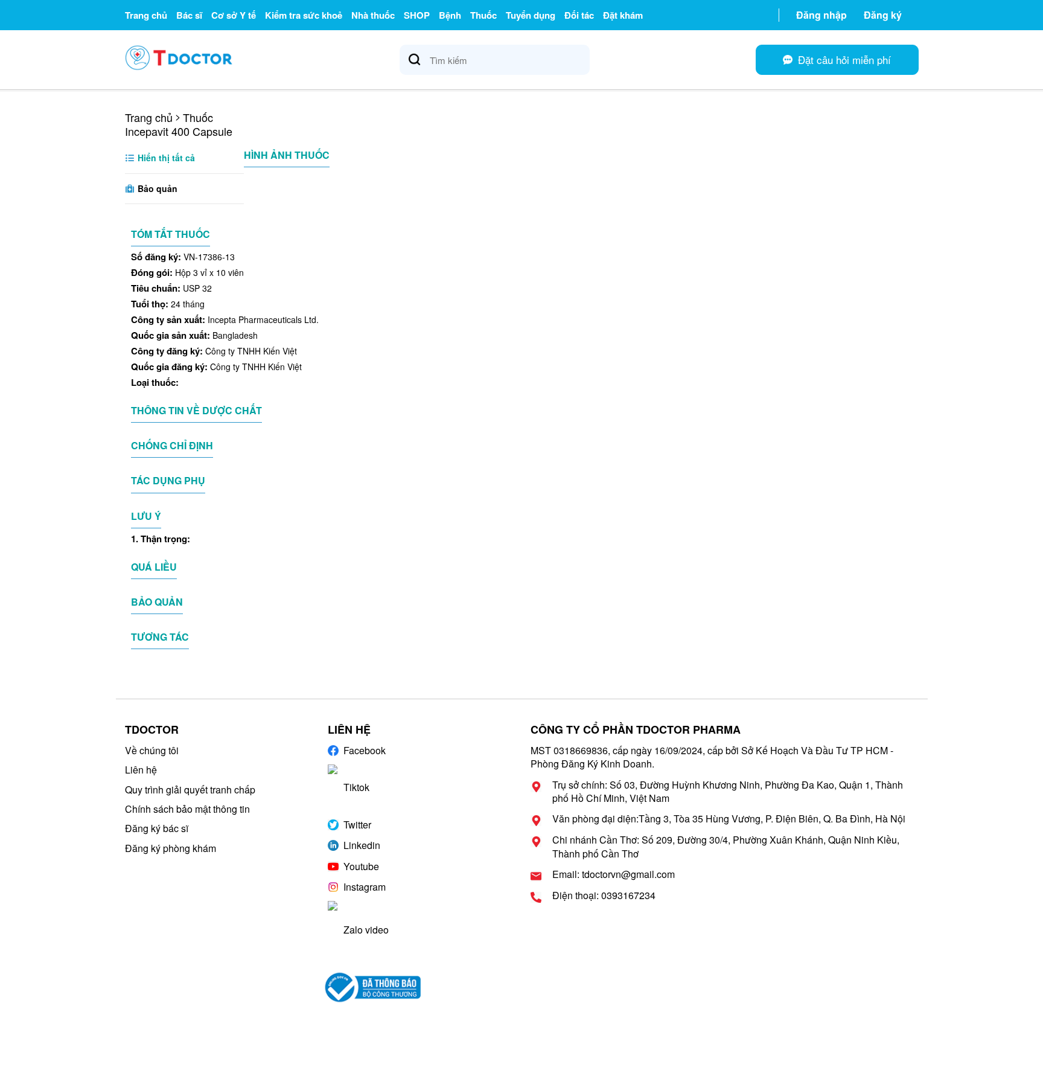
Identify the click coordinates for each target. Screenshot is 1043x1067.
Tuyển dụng (530, 15)
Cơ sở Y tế (233, 15)
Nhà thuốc (373, 15)
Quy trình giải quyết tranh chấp (190, 789)
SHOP (417, 15)
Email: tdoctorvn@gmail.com (613, 874)
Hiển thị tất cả (165, 158)
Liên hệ (141, 770)
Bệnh (450, 15)
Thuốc (483, 15)
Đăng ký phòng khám (170, 848)
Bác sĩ (189, 15)
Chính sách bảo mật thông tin (187, 809)
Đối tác (579, 15)
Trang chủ (146, 15)
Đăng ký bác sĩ (156, 828)
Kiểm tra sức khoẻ (303, 15)
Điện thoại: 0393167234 (603, 895)
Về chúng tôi (152, 750)
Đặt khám (623, 15)
